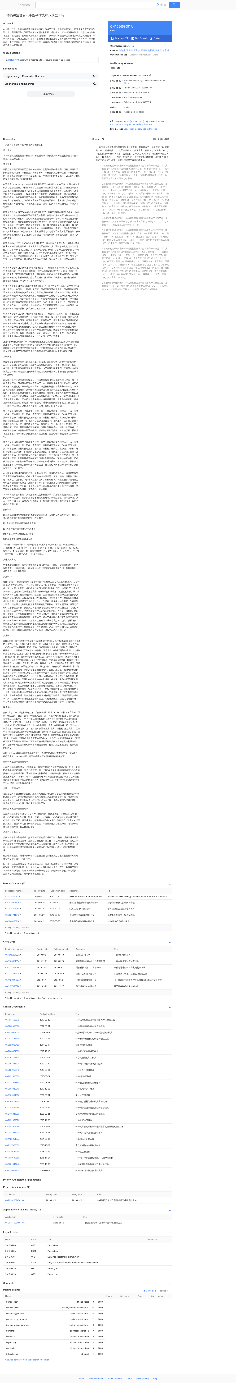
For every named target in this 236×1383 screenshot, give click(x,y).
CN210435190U (12, 1095)
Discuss (153, 129)
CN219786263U (12, 1145)
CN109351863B (12, 1126)
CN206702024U (12, 1089)
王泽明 (129, 50)
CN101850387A (12, 902)
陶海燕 (122, 50)
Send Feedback (96, 1378)
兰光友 (158, 50)
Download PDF (121, 38)
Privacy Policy (142, 1378)
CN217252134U (12, 1082)
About (81, 1378)
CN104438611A (12, 921)
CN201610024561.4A (15, 1200)
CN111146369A (12, 967)
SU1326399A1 (12, 896)
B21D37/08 (13, 60)
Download (151, 1291)
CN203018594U (12, 1151)
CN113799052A (12, 986)
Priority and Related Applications (137, 124)
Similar (156, 38)
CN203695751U (12, 1032)
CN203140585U (12, 1076)
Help (155, 1378)
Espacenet (129, 129)
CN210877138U (12, 1101)
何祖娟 (151, 50)
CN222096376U (12, 1170)
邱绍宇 (144, 50)
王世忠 (137, 50)
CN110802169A (12, 961)
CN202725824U (12, 1070)
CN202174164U (12, 915)
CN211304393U (12, 1114)
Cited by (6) (138, 121)
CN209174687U (12, 1063)
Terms (129, 1378)
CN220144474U (12, 1164)
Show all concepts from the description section (27, 1360)
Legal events (151, 121)
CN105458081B (12, 1020)
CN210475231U (12, 1057)
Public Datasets (115, 1378)
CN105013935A (12, 1158)
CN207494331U (12, 1132)
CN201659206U (12, 908)
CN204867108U (12, 1051)
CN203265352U (12, 1120)
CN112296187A (12, 1139)
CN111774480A (12, 973)
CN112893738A (12, 980)
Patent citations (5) (123, 121)
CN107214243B (12, 1038)
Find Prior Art (141, 38)
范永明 (165, 50)
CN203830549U (12, 1045)
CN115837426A (12, 1107)
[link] (37, 60)
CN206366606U (12, 1026)
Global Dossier (141, 129)
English (130, 46)
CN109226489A (12, 955)
